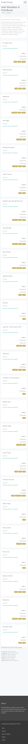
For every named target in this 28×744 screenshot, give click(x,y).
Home (3, 728)
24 (2, 651)
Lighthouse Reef (7, 276)
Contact (3, 740)
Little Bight (6, 120)
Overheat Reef (7, 228)
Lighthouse (6, 96)
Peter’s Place (7, 504)
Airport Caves (7, 453)
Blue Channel (7, 252)
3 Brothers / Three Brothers (11, 378)
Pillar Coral (6, 552)
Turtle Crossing (7, 174)
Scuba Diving (6, 2)
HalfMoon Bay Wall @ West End (13, 201)
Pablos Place (7, 402)
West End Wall (7, 70)
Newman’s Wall (7, 627)
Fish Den (5, 303)
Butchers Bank (7, 426)
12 (2, 653)
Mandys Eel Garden (8, 147)
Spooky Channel (7, 576)
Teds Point (6, 354)
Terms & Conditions (6, 734)
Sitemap (3, 737)
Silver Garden (7, 528)
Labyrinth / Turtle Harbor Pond (12, 327)
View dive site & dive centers (10, 48)
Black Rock (6, 600)
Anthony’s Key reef (8, 479)
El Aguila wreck (7, 43)
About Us (4, 731)
